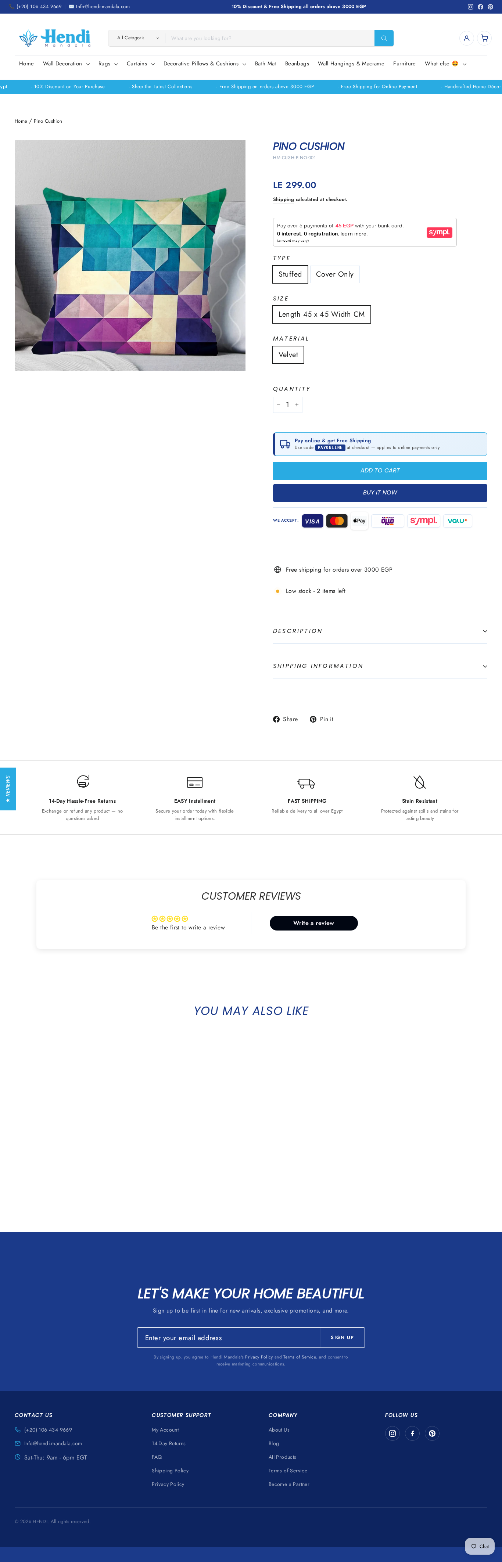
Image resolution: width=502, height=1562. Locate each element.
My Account (165, 1429)
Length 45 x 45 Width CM (322, 314)
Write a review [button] (313, 923)
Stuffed (290, 274)
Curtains (138, 64)
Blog (274, 1443)
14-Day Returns (169, 1443)
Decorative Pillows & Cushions (202, 64)
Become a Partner (289, 1484)
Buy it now (380, 492)
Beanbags (297, 64)
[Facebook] (412, 1433)
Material (291, 339)
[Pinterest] (432, 1433)
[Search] (384, 38)
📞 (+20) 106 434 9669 (35, 6)
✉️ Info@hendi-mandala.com (99, 6)
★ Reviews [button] (7, 789)
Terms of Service (299, 1357)
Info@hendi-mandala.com (53, 1443)
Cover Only (335, 274)
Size (281, 299)
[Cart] (484, 38)
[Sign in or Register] (466, 38)
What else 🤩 (443, 64)
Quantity (292, 389)
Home (26, 64)
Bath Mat (265, 64)
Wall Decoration (63, 64)
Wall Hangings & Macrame (351, 64)
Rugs (105, 64)
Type (282, 258)
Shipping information (318, 666)
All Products (283, 1457)
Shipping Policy (170, 1470)
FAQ (157, 1457)
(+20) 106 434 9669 (48, 1429)
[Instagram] (392, 1433)
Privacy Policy (259, 1357)
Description (298, 631)
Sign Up (342, 1337)
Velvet (288, 354)
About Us (279, 1429)
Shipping (283, 199)
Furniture (404, 64)
